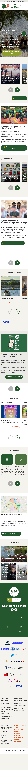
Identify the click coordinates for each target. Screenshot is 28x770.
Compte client (5, 735)
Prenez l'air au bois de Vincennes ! (14, 555)
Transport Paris (5, 718)
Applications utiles (19, 467)
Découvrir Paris (5, 696)
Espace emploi (18, 698)
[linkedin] (10, 606)
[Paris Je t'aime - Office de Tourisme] (4, 6)
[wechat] (21, 606)
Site (9, 599)
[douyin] (24, 606)
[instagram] (6, 606)
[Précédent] (4, 33)
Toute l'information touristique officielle (8, 565)
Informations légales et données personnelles (6, 727)
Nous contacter (19, 710)
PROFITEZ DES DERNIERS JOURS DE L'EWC (11, 52)
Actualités (17, 703)
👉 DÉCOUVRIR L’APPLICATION (14, 376)
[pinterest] (17, 606)
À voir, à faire (4, 698)
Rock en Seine (5, 420)
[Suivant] (23, 33)
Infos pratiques (19, 708)
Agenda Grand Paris (20, 705)
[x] (15, 609)
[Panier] (21, 6)
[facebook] (3, 606)
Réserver (16, 303)
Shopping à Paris (5, 713)
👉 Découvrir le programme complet (12, 243)
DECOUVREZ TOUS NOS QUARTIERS (11, 533)
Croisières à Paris (6, 707)
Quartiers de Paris (6, 716)
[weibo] (12, 609)
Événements (4, 700)
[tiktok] (14, 606)
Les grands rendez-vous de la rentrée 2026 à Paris (10, 80)
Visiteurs (15, 599)
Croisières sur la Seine (7, 298)
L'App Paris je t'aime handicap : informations (6, 742)
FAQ (2, 737)
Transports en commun (6, 467)
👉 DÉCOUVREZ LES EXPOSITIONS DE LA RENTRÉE (14, 147)
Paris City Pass (20, 573)
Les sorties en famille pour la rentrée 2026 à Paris (10, 178)
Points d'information (20, 700)
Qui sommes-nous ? (19, 696)
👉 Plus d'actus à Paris (19, 98)
